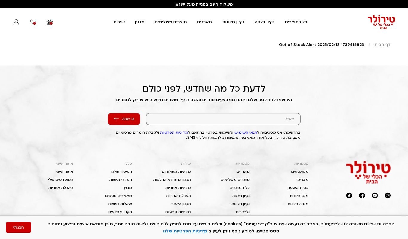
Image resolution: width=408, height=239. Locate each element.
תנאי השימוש (245, 132)
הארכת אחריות (178, 195)
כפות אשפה (298, 187)
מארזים (204, 21)
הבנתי (18, 227)
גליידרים (243, 211)
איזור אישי (64, 163)
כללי (128, 163)
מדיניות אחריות (178, 187)
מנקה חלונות (298, 203)
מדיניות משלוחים (176, 171)
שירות (119, 21)
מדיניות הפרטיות (174, 132)
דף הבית (383, 44)
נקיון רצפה (264, 21)
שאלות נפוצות (120, 203)
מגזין (139, 21)
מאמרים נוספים (118, 195)
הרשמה (128, 119)
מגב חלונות (299, 195)
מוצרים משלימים (171, 21)
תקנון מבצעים (120, 211)
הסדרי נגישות (120, 179)
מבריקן (303, 179)
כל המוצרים (296, 21)
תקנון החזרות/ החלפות (172, 179)
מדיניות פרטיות (178, 211)
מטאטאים (300, 171)
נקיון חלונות (233, 21)
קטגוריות (302, 163)
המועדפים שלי (60, 179)
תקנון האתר (181, 203)
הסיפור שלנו (121, 171)
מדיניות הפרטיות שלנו (185, 231)
